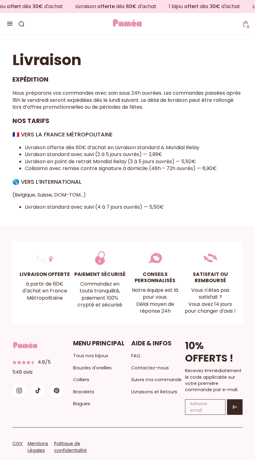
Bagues (81, 404)
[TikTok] (38, 390)
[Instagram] (19, 390)
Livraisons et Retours (154, 392)
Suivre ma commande (156, 380)
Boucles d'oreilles (92, 368)
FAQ (135, 356)
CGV (17, 443)
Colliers (81, 380)
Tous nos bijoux (90, 356)
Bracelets (83, 392)
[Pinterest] (56, 390)
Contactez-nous (150, 368)
